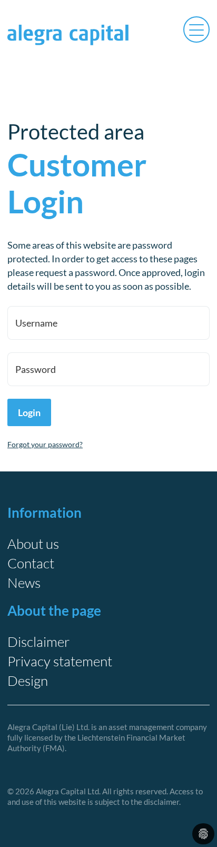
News (24, 582)
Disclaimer (38, 641)
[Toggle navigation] (196, 28)
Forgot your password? (45, 444)
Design (27, 680)
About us (33, 543)
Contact (30, 563)
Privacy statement (59, 661)
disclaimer (161, 801)
